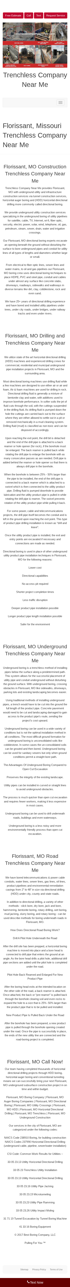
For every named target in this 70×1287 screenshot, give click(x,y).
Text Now (36, 1282)
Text (38, 15)
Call (29, 15)
